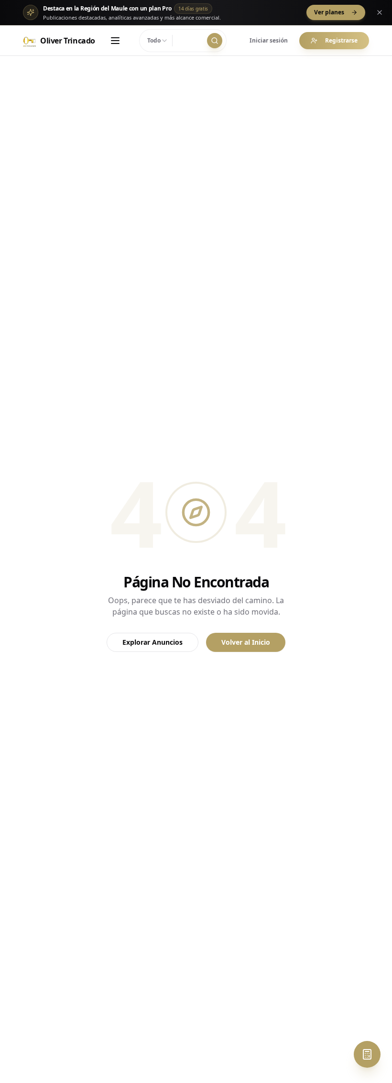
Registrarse (341, 40)
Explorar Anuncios (152, 642)
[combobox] (157, 40)
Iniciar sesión (269, 40)
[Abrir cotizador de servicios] (367, 1054)
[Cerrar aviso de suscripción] (379, 12)
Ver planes (329, 12)
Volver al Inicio (245, 642)
